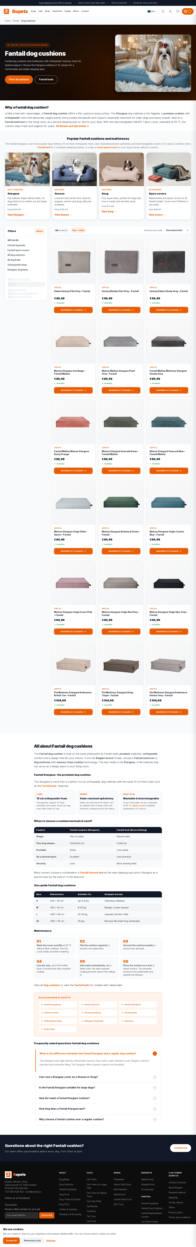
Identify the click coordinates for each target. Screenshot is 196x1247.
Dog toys (127, 1021)
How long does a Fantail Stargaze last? (62, 1108)
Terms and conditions (179, 1217)
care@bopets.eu (33, 1192)
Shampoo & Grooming (70, 1214)
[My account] (170, 11)
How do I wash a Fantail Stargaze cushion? (64, 1098)
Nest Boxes (120, 1194)
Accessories (147, 1189)
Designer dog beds (18, 269)
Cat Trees (92, 1179)
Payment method (177, 1192)
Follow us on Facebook (17, 1198)
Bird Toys (119, 1204)
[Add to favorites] (91, 244)
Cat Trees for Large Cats (97, 1186)
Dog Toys (64, 1204)
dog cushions (52, 985)
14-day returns (176, 1202)
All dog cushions (16, 255)
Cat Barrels (92, 1206)
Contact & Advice (177, 1182)
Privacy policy (176, 1212)
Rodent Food (148, 1184)
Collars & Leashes (68, 1209)
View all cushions (19, 79)
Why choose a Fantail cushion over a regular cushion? (71, 1119)
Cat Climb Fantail (149, 1221)
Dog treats (48, 1029)
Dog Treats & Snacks (70, 1199)
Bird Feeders (120, 1189)
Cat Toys (91, 1216)
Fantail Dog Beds (67, 1189)
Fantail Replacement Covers (151, 1215)
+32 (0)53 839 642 (14, 1192)
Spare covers (139, 805)
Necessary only (32, 1240)
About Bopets (175, 1187)
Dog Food (64, 1194)
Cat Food (91, 1221)
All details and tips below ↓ (72, 126)
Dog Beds (64, 1179)
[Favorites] (178, 11)
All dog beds (14, 260)
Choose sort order (153, 230)
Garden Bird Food (123, 1199)
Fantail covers (49, 1012)
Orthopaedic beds (17, 265)
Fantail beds (46, 79)
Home (7, 20)
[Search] (163, 11)
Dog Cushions (66, 1184)
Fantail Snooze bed (91, 872)
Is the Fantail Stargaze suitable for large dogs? (67, 1087)
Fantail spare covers (18, 250)
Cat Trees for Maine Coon (97, 1195)
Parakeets (119, 1179)
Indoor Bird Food (122, 1184)
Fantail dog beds (16, 245)
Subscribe (46, 1215)
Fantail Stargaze (131, 1004)
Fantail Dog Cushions (151, 1208)
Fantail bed (44, 147)
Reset (39, 231)
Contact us (180, 1147)
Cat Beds (91, 1211)
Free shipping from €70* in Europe (55, 3)
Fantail (16, 20)
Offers (172, 1207)
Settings (50, 1240)
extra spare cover (107, 147)
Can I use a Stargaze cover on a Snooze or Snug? (68, 1077)
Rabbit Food (147, 1179)
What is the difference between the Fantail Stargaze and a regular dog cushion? (88, 1053)
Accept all (11, 1240)
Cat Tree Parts (94, 1201)
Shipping (173, 1197)
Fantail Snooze (90, 1004)
